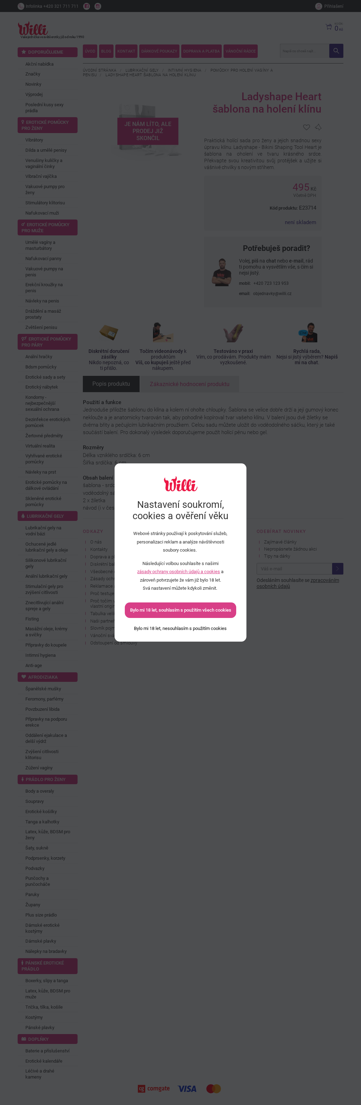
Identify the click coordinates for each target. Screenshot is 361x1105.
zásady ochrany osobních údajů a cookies (178, 571)
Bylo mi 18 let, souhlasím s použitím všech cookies (180, 610)
